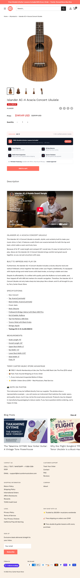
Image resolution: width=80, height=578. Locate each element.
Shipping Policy (9, 489)
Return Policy (9, 486)
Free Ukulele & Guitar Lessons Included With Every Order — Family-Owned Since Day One (40, 2)
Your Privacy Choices (11, 519)
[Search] (63, 8)
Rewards (7, 499)
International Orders (11, 493)
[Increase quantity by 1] (28, 122)
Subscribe (10, 552)
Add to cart (23, 168)
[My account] (71, 9)
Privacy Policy (9, 512)
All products (13, 16)
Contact (46, 470)
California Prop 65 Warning (14, 522)
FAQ (44, 473)
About (45, 486)
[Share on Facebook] (60, 108)
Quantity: (10, 122)
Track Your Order (49, 466)
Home (6, 16)
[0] (74, 8)
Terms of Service (10, 515)
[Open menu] (5, 8)
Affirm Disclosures (10, 496)
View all (73, 415)
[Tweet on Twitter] (68, 108)
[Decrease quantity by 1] (17, 122)
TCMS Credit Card (10, 502)
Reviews (46, 476)
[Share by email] (71, 108)
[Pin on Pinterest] (64, 108)
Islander (10, 108)
